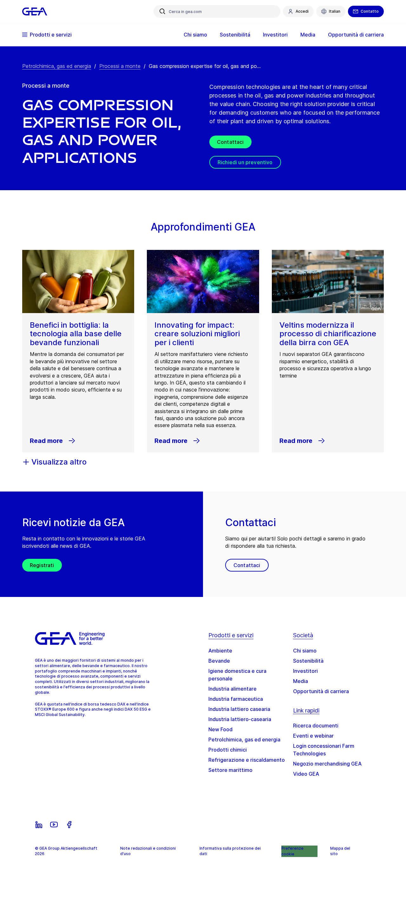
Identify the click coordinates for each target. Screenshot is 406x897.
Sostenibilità (308, 661)
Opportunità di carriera (321, 691)
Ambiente (220, 650)
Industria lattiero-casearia (239, 719)
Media (300, 681)
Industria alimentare (232, 689)
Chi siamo (305, 650)
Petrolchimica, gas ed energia (56, 66)
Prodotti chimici (227, 749)
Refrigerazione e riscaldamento (246, 760)
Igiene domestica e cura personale (237, 675)
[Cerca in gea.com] (162, 11)
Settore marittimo (230, 770)
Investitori (305, 671)
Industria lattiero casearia (239, 709)
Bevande (219, 661)
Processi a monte (120, 66)
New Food (220, 729)
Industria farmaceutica (235, 699)
